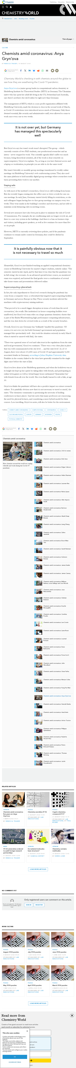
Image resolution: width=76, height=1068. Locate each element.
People (57, 414)
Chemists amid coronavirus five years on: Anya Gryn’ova (13, 814)
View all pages (67, 39)
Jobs (15, 18)
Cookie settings (15, 1062)
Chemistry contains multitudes (59, 850)
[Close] (27, 1031)
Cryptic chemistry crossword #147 (58, 813)
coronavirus (51, 410)
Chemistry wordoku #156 (37, 812)
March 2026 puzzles (59, 985)
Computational (37, 410)
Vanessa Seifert (37, 856)
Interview (48, 414)
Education (61, 2)
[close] (71, 66)
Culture (5, 48)
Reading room (23, 18)
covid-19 (63, 410)
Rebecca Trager (10, 63)
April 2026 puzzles (35, 985)
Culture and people (16, 414)
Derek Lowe (60, 856)
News (5, 846)
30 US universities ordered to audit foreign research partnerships (13, 851)
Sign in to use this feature (62, 66)
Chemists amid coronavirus (18, 410)
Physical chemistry (15, 419)
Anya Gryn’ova (10, 88)
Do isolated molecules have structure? (36, 850)
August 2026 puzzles (11, 952)
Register (39, 905)
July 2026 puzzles (34, 952)
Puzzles (32, 18)
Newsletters (8, 18)
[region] (15, 1048)
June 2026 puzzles (59, 952)
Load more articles (38, 869)
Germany (38, 414)
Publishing (53, 2)
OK (15, 1057)
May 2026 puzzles (10, 985)
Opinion (6, 809)
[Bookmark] (57, 70)
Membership (70, 2)
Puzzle (30, 809)
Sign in (28, 905)
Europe (29, 414)
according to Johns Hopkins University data (48, 355)
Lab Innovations (36, 818)
